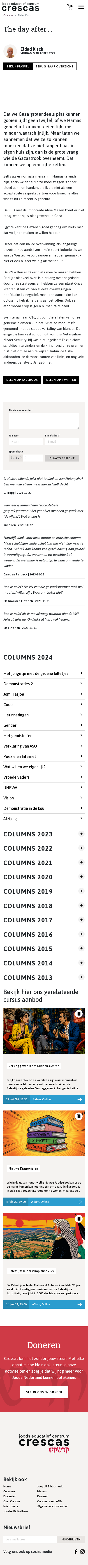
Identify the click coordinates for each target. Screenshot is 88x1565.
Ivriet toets (10, 1506)
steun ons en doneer (44, 1392)
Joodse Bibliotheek (15, 1511)
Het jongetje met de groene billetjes (35, 673)
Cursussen (9, 1491)
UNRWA (10, 787)
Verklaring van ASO (20, 746)
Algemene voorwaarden (52, 1506)
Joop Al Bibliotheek (50, 1486)
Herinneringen (16, 715)
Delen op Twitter (61, 379)
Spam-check (16, 451)
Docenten (9, 1496)
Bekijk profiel (18, 66)
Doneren (42, 1496)
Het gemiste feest (19, 735)
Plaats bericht (62, 458)
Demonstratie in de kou (23, 808)
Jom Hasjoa (13, 694)
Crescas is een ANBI (50, 1501)
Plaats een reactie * (20, 410)
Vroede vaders (16, 777)
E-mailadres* (52, 435)
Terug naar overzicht (54, 66)
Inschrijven (71, 1539)
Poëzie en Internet (19, 756)
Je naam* (14, 435)
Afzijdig (10, 818)
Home (7, 1486)
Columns (8, 15)
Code (8, 704)
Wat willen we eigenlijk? (24, 766)
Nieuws (42, 1491)
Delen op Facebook (22, 379)
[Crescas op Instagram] (82, 1551)
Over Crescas (11, 1501)
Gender (9, 725)
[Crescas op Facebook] (76, 1551)
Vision (8, 798)
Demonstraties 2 (18, 683)
